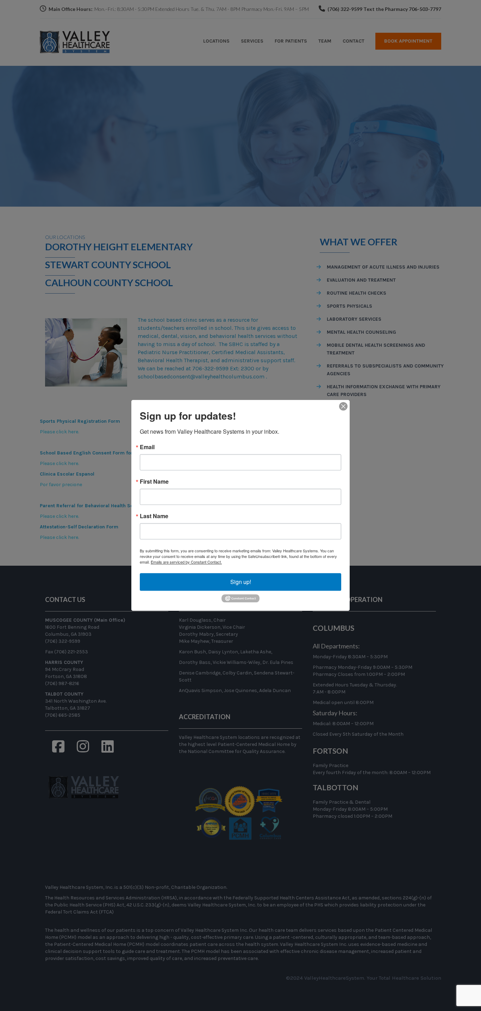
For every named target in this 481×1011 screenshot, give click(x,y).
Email (147, 447)
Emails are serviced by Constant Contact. (186, 562)
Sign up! (240, 582)
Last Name (154, 516)
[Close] (343, 406)
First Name (154, 481)
